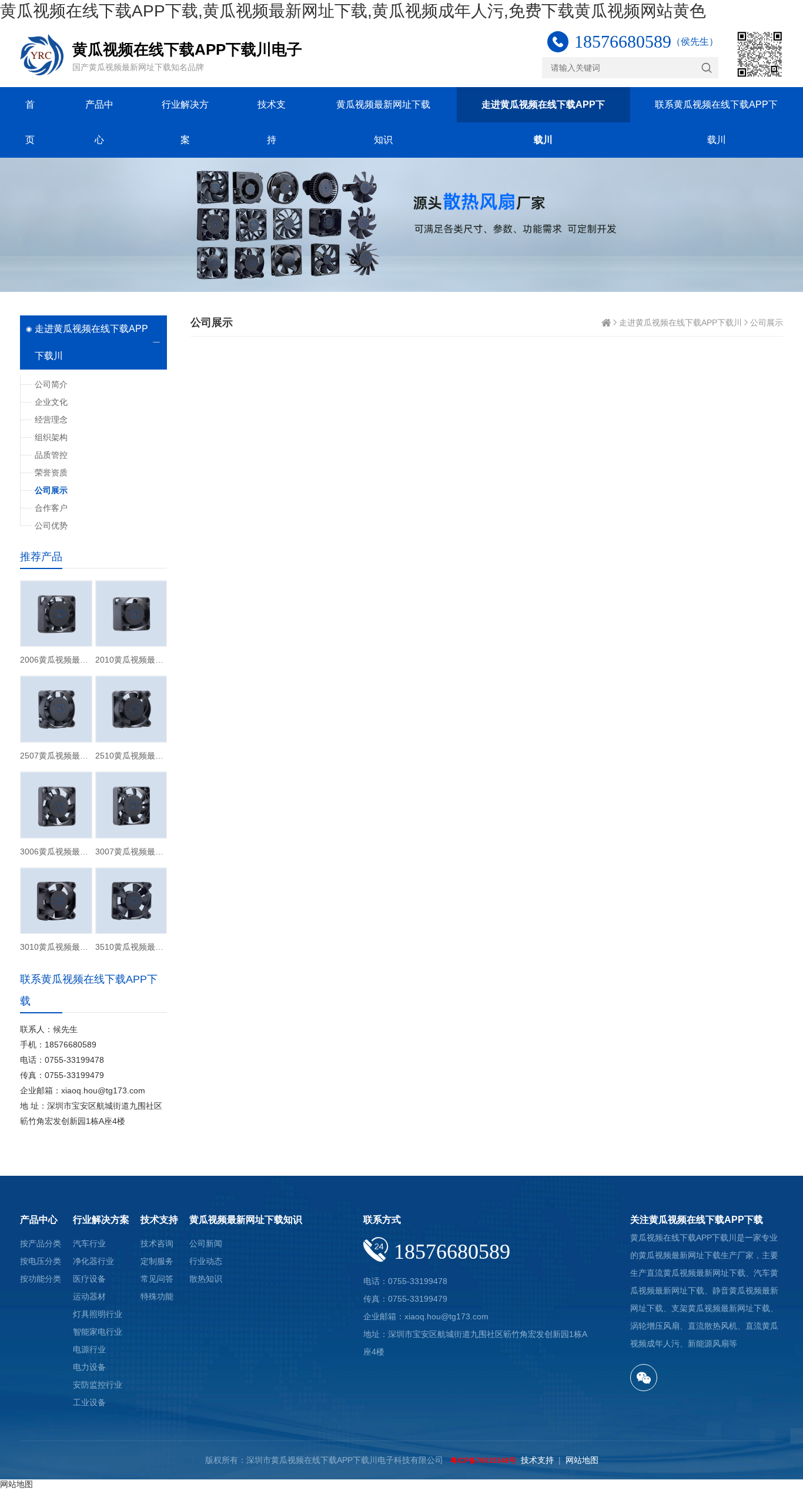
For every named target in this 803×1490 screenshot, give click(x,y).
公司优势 (51, 525)
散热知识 (205, 1278)
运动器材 (89, 1296)
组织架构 (51, 437)
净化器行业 (93, 1261)
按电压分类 (40, 1261)
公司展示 (766, 322)
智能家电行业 (97, 1331)
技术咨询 (156, 1243)
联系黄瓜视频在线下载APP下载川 (716, 122)
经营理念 (51, 419)
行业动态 (205, 1261)
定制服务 (156, 1261)
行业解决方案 (185, 122)
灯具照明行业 (97, 1314)
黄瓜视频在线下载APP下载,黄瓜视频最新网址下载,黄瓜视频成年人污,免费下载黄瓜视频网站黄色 (353, 11)
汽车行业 (89, 1243)
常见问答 (156, 1278)
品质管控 (51, 455)
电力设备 (89, 1367)
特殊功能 (156, 1296)
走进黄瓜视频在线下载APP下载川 (543, 122)
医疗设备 (89, 1278)
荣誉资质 (51, 472)
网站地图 (582, 1460)
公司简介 (51, 384)
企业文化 (51, 402)
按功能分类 (40, 1278)
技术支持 (271, 122)
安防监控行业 (97, 1384)
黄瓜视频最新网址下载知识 (383, 122)
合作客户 (51, 508)
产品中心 (99, 122)
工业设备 (89, 1402)
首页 (30, 122)
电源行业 (89, 1349)
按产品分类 (40, 1243)
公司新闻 (205, 1243)
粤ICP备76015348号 (483, 1460)
